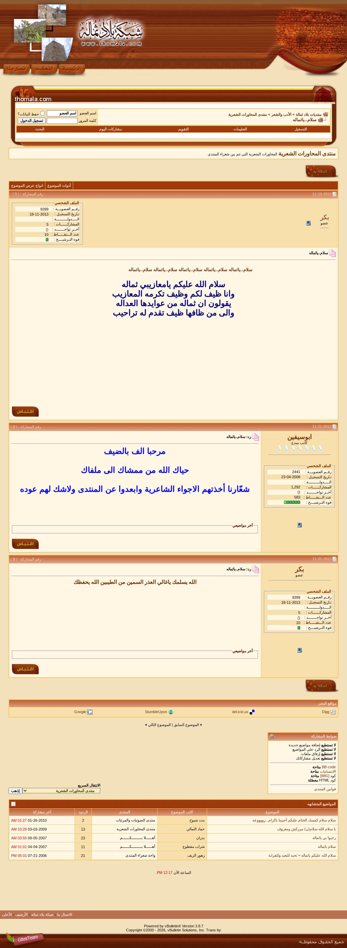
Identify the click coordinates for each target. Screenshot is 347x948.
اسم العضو (88, 113)
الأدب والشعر (281, 114)
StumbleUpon (156, 712)
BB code (328, 767)
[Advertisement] (173, 359)
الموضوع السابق (186, 725)
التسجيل (300, 129)
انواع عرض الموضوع (27, 185)
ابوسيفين (299, 436)
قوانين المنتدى (325, 789)
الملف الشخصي (67, 203)
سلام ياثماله (327, 846)
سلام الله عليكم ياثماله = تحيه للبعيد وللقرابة (302, 855)
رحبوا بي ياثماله (324, 838)
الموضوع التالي (159, 725)
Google (80, 712)
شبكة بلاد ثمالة (42, 914)
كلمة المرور (87, 120)
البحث (39, 129)
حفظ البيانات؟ (28, 114)
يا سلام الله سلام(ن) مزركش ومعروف (306, 829)
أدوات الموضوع (59, 185)
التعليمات (240, 129)
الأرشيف (21, 914)
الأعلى (7, 914)
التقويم (183, 129)
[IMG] (324, 776)
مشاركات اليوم (110, 129)
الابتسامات (328, 771)
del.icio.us (240, 712)
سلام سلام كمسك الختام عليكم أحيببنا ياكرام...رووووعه (294, 820)
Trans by (213, 930)
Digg (325, 712)
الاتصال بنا (64, 914)
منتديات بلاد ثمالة (309, 114)
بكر (324, 217)
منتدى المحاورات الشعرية (247, 114)
